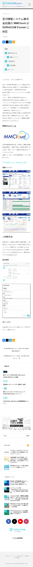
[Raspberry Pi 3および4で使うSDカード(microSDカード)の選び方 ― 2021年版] (6, 505)
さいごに (10, 69)
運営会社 (27, 556)
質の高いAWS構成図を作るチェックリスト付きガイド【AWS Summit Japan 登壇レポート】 (19, 482)
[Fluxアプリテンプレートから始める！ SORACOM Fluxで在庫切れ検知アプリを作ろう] (6, 512)
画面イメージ (14, 57)
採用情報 (17, 557)
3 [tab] (18, 431)
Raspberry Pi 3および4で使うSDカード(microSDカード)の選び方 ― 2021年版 (19, 505)
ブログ (5, 36)
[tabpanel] (16, 422)
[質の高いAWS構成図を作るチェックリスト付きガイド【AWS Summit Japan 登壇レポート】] (6, 483)
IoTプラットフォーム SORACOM (14, 556)
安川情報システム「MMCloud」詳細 (15, 162)
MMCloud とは (12, 53)
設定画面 (12, 65)
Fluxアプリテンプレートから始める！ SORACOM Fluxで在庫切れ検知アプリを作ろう (19, 512)
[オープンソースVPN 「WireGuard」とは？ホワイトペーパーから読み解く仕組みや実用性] (6, 490)
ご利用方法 (11, 61)
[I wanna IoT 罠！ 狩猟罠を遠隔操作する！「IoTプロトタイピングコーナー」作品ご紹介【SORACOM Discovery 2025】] (6, 497)
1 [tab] (13, 431)
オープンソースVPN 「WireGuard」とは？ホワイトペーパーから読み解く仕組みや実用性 (19, 490)
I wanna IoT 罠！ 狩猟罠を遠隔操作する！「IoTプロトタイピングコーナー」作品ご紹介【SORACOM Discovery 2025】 (19, 498)
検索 (27, 436)
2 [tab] (15, 431)
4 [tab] (20, 431)
